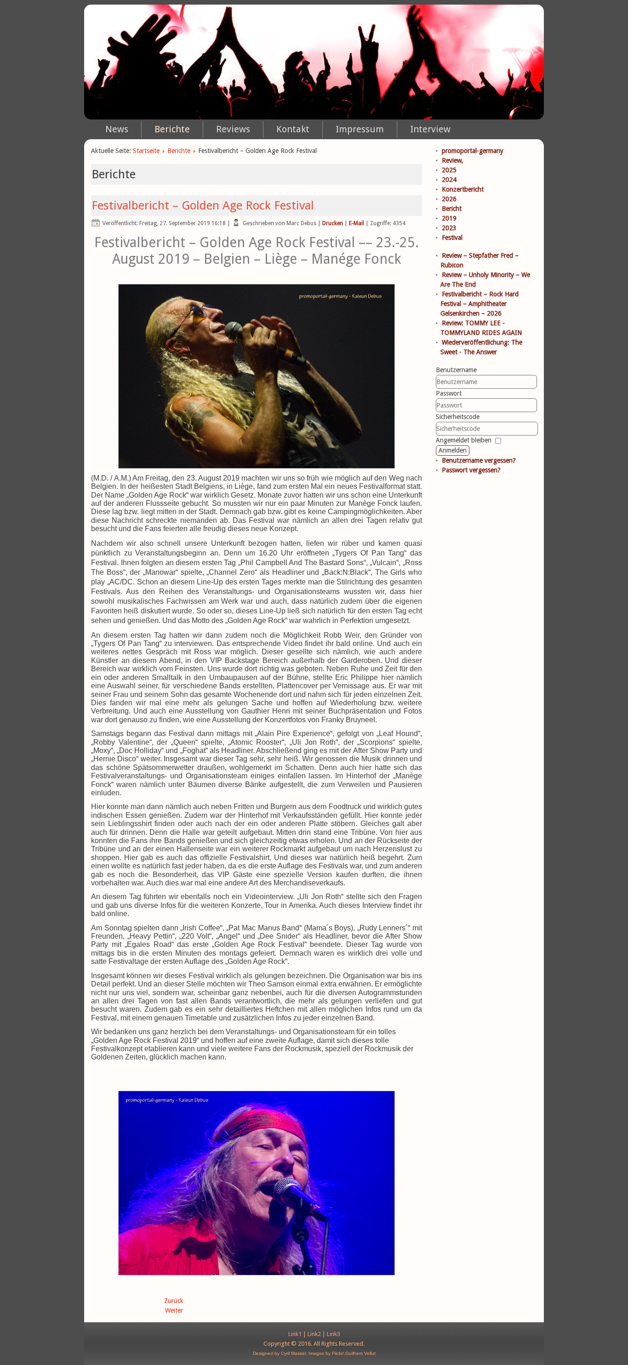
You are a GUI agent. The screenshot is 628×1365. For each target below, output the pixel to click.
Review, (452, 160)
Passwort (449, 393)
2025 (449, 170)
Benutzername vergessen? (479, 460)
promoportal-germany (472, 150)
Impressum (360, 129)
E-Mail (356, 223)
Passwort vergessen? (471, 470)
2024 (449, 179)
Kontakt (292, 129)
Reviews (233, 129)
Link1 (295, 1334)
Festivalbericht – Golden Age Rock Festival (202, 205)
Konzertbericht (463, 189)
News (116, 129)
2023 (449, 228)
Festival (452, 237)
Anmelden (453, 450)
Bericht (452, 208)
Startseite (146, 150)
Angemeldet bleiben (463, 440)
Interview (430, 129)
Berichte (172, 129)
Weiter (174, 1310)
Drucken (332, 223)
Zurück (173, 1300)
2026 (449, 199)
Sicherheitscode (458, 416)
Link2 (314, 1334)
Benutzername (456, 370)
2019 (449, 218)
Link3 (333, 1334)
